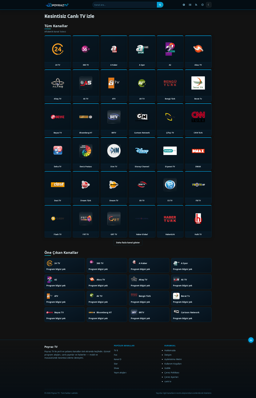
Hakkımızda (170, 350)
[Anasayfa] (184, 5)
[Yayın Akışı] (202, 5)
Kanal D (117, 359)
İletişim (168, 355)
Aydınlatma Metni (173, 359)
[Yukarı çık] (251, 340)
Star (116, 363)
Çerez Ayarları (171, 377)
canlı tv (167, 381)
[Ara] (160, 5)
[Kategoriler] (190, 5)
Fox (115, 355)
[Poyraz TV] (56, 4)
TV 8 (116, 350)
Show (116, 368)
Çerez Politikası (171, 372)
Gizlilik (167, 368)
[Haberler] (196, 5)
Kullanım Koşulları (172, 363)
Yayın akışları (120, 372)
